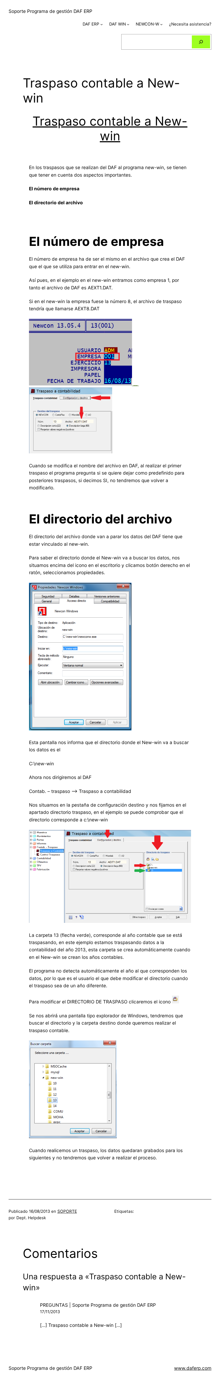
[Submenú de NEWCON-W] (161, 24)
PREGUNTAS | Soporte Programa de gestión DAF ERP (98, 1305)
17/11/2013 (50, 1311)
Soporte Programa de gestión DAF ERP (50, 11)
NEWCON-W (147, 24)
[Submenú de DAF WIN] (128, 24)
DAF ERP (91, 24)
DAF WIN (117, 24)
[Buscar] (201, 41)
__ (135, 384)
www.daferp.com (192, 1368)
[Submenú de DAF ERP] (101, 24)
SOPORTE (67, 1211)
